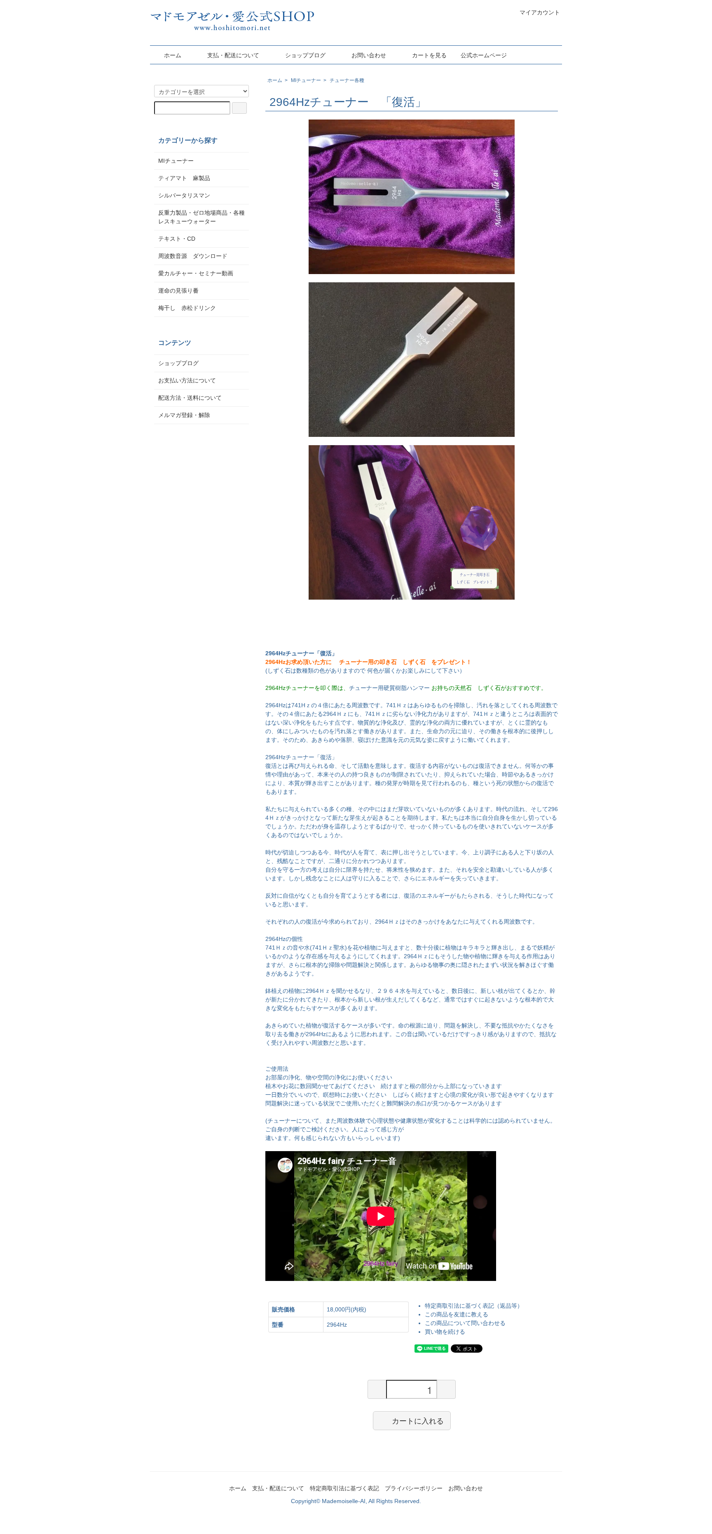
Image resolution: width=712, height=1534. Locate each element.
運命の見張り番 (178, 290)
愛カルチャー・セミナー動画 (195, 273)
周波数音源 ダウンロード (192, 256)
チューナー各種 (347, 80)
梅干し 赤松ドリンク (187, 308)
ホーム (172, 55)
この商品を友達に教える (456, 1314)
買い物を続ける (445, 1331)
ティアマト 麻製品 (184, 178)
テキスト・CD (179, 238)
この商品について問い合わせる (465, 1323)
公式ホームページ (484, 55)
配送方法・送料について (190, 397)
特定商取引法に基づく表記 (344, 1488)
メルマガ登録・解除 (184, 415)
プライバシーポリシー (414, 1488)
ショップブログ (305, 55)
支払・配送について (233, 55)
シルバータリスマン (184, 195)
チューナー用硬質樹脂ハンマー (389, 688)
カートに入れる (418, 1420)
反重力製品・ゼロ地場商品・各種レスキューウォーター (201, 217)
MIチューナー (306, 80)
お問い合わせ (368, 55)
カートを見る (429, 55)
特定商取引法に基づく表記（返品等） (474, 1305)
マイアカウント (540, 12)
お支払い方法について (187, 380)
